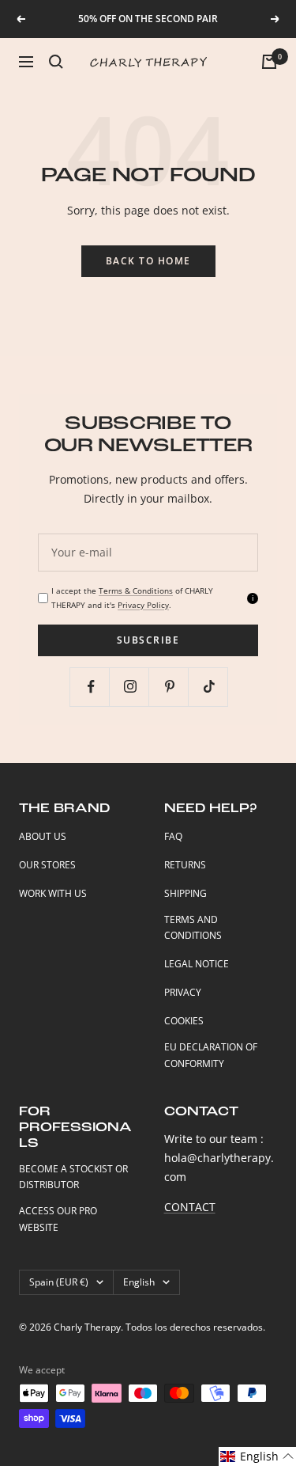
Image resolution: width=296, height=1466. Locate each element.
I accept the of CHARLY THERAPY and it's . (132, 597)
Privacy (182, 992)
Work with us (53, 893)
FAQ (173, 836)
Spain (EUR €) (58, 1282)
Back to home (148, 261)
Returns (185, 865)
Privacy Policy (143, 604)
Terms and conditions (193, 928)
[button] (257, 1456)
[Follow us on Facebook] (91, 687)
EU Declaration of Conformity (210, 1055)
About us (42, 836)
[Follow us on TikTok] (209, 687)
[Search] (56, 62)
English (139, 1282)
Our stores (47, 865)
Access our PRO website (58, 1219)
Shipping (185, 893)
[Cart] (269, 62)
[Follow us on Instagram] (130, 687)
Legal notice (196, 963)
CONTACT (189, 1206)
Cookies (184, 1020)
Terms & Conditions (136, 590)
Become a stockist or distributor (73, 1177)
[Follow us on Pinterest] (170, 687)
